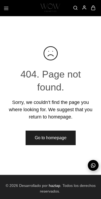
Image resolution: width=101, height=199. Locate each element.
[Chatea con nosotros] (93, 165)
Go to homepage (51, 137)
